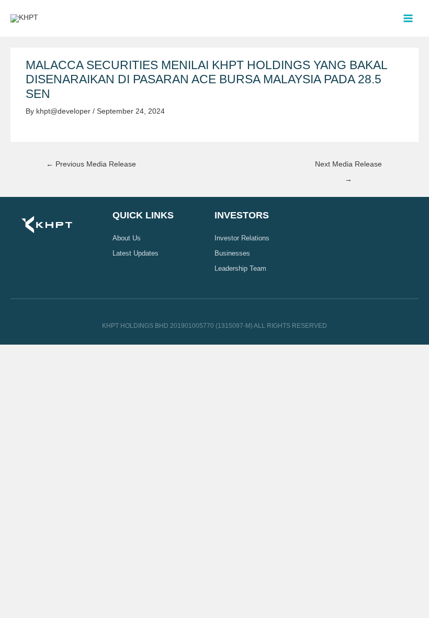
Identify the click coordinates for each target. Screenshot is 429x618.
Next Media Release (348, 167)
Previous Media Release (91, 164)
